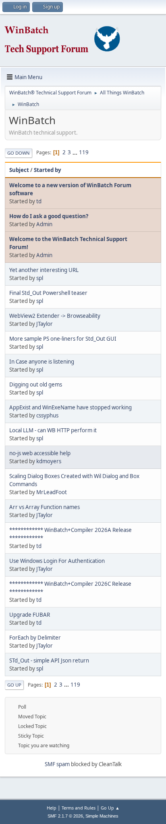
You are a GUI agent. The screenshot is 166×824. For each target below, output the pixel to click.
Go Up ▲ (110, 808)
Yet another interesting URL (44, 270)
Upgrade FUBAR (29, 614)
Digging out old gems (35, 384)
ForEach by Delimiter (35, 637)
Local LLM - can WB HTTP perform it (53, 430)
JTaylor (44, 323)
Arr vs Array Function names (44, 507)
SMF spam (57, 764)
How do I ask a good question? (48, 216)
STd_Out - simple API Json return (49, 660)
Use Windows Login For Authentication (57, 560)
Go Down (18, 153)
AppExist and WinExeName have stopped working (70, 407)
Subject (19, 170)
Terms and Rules (78, 808)
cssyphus (47, 415)
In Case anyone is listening (41, 361)
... (76, 152)
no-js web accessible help (40, 453)
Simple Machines (101, 816)
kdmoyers (48, 461)
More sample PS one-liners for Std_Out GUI (62, 338)
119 (84, 152)
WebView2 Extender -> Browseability (54, 315)
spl (39, 278)
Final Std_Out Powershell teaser (48, 292)
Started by (47, 170)
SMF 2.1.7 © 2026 (65, 816)
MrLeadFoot (51, 492)
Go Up (14, 685)
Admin (44, 224)
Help (51, 808)
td (39, 201)
